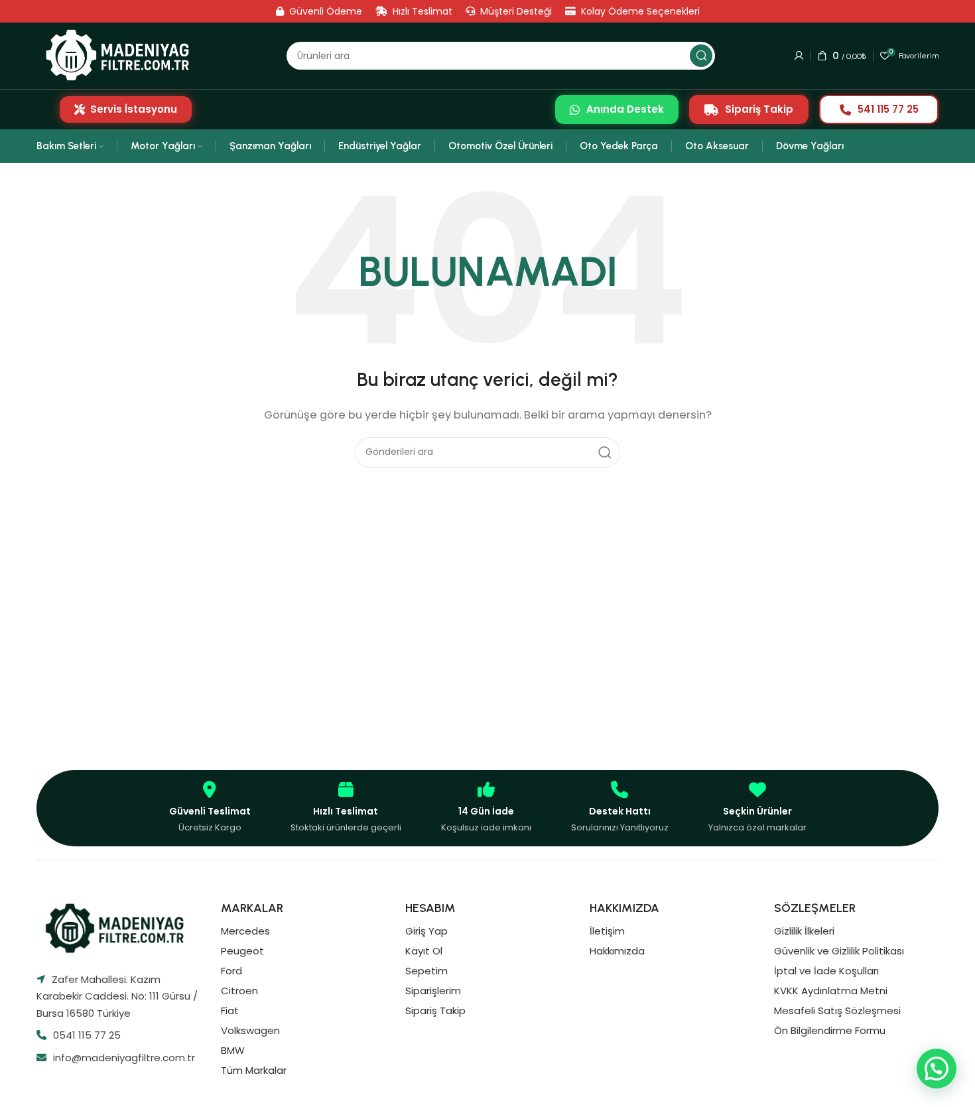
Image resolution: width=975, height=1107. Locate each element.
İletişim (607, 931)
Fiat (230, 1010)
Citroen (239, 991)
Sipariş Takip (759, 109)
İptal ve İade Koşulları (826, 971)
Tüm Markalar (254, 1070)
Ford (231, 971)
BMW (233, 1050)
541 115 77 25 (888, 109)
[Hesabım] (799, 55)
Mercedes (245, 931)
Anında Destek (625, 109)
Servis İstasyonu (133, 109)
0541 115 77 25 (87, 1035)
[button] (936, 1068)
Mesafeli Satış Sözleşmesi (837, 1010)
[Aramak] (701, 55)
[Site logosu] (121, 55)
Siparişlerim (433, 991)
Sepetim (426, 971)
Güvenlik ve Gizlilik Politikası (839, 951)
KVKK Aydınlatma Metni (830, 991)
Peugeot (242, 951)
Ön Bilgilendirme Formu (829, 1030)
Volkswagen (250, 1030)
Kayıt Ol (423, 951)
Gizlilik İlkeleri (804, 931)
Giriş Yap (426, 931)
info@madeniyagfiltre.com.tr (124, 1058)
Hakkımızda (617, 951)
